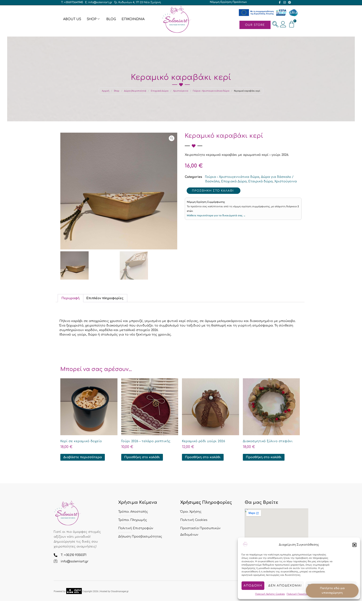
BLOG (111, 19)
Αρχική (105, 91)
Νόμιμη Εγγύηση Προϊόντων (228, 2)
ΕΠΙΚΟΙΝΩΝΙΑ (133, 19)
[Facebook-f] (279, 2)
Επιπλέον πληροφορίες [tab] (104, 298)
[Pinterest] (289, 2)
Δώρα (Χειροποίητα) (135, 91)
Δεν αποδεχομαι (285, 585)
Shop (116, 91)
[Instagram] (284, 2)
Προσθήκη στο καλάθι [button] (142, 457)
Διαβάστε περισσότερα (82, 457)
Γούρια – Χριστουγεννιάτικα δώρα (211, 91)
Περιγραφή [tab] (70, 298)
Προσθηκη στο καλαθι (213, 190)
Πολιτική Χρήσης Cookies (270, 594)
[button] (354, 545)
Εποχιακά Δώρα (159, 91)
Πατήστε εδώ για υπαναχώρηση (332, 590)
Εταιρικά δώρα (260, 181)
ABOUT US (72, 19)
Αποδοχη (253, 585)
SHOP (91, 19)
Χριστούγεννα (180, 91)
